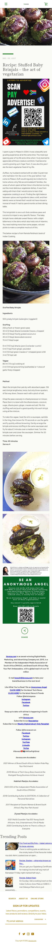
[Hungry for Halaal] (26, 575)
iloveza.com (11, 656)
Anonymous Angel (39, 687)
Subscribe (39, 919)
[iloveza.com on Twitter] (24, 934)
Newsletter (33, 721)
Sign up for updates (26, 905)
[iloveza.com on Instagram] (28, 934)
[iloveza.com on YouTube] (32, 934)
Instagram (26, 739)
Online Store (37, 899)
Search (12, 899)
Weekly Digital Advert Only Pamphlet (33, 724)
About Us (23, 899)
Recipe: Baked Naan (27, 878)
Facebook (26, 733)
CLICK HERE (15, 690)
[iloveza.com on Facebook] (19, 934)
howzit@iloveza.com (24, 678)
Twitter (26, 736)
